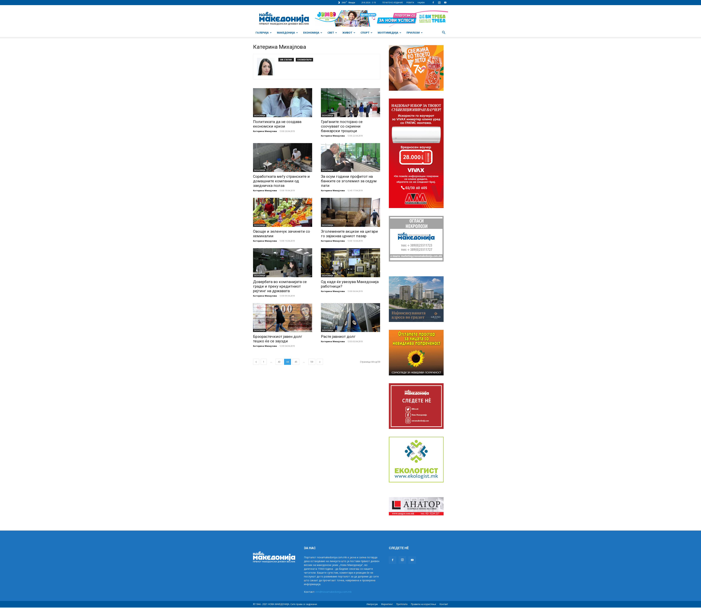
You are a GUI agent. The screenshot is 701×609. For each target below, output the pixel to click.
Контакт (444, 604)
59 (312, 361)
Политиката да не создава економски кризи (277, 124)
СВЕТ (330, 32)
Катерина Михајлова (265, 131)
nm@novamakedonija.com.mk (334, 591)
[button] (443, 33)
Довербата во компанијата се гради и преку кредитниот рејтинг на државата (280, 286)
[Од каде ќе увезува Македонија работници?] (350, 262)
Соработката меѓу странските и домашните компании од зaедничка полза (281, 181)
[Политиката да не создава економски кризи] (282, 102)
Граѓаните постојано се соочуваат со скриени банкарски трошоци (342, 126)
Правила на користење (423, 604)
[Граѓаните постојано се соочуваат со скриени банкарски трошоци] (350, 102)
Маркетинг (387, 604)
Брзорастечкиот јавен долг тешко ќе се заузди (277, 338)
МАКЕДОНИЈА (286, 32)
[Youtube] (445, 2)
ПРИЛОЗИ (413, 32)
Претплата (401, 604)
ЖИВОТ (347, 32)
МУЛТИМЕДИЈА (388, 32)
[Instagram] (439, 2)
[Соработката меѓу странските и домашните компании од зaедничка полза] (282, 157)
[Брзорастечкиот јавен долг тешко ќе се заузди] (282, 317)
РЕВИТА (410, 2)
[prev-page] (256, 362)
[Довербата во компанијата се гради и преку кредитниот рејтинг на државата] (282, 262)
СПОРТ (365, 32)
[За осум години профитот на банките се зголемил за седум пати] (350, 157)
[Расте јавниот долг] (350, 317)
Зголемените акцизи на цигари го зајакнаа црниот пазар (349, 233)
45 (296, 361)
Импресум (372, 604)
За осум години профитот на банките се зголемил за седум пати (349, 181)
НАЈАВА (421, 2)
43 (279, 361)
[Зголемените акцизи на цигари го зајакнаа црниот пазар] (350, 212)
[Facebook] (433, 2)
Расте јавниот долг (338, 336)
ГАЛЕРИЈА (262, 32)
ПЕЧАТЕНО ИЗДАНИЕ (392, 2)
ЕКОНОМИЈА (311, 32)
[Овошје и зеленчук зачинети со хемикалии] (282, 212)
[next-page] (320, 362)
